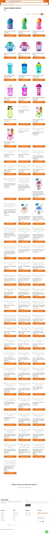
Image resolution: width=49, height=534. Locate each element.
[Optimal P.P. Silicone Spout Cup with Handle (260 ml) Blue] (24, 276)
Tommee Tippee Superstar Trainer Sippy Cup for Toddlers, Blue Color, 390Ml (24, 451)
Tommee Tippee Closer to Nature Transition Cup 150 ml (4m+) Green (10, 374)
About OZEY (15, 513)
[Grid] (42, 14)
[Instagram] (40, 521)
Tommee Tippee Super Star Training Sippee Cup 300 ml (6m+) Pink (24, 435)
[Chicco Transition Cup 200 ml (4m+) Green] (10, 166)
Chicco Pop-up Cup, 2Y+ (23, 130)
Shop (14, 516)
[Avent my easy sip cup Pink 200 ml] (24, 45)
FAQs (14, 520)
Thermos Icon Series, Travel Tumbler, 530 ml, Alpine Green (24, 306)
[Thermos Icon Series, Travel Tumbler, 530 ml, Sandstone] (10, 316)
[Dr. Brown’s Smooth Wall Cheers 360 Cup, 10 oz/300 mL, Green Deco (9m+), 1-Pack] (10, 248)
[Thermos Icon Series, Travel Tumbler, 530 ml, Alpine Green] (24, 302)
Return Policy (28, 514)
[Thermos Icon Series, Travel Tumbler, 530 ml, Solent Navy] (24, 316)
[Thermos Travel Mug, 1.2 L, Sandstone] (39, 341)
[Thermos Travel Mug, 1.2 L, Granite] (24, 341)
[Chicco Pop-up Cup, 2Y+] (24, 129)
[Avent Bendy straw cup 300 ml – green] (24, 23)
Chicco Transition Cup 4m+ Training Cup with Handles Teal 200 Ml (10, 185)
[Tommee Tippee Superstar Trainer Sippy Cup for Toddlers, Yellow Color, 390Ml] (10, 462)
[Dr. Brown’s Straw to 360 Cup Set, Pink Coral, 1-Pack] (39, 247)
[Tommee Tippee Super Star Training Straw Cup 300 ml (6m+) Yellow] (39, 431)
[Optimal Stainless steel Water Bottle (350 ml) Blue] (24, 289)
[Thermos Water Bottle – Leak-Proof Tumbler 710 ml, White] (24, 354)
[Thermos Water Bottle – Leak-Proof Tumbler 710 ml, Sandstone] (10, 354)
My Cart (2, 518)
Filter (28, 14)
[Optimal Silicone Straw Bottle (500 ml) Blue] (39, 276)
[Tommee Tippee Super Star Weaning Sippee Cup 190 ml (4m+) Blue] (10, 446)
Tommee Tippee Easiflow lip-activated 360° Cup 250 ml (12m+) (24, 390)
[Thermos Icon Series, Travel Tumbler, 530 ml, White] (39, 316)
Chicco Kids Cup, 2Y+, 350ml (10, 119)
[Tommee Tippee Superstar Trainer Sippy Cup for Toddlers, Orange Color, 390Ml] (39, 446)
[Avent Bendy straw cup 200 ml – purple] (10, 23)
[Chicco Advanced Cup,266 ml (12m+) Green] (39, 68)
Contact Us (15, 514)
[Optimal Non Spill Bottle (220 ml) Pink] (24, 263)
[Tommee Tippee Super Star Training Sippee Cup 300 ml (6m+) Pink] (24, 431)
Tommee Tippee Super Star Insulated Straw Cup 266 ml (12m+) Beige (24, 420)
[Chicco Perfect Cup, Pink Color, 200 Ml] (10, 134)
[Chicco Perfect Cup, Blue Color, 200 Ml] (24, 107)
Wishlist (2, 516)
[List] (44, 14)
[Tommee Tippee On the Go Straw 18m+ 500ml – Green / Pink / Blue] (24, 400)
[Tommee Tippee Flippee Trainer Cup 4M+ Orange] (10, 399)
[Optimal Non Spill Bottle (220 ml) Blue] (10, 263)
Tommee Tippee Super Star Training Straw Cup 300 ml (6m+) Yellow (38, 435)
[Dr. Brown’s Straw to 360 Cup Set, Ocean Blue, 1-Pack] (24, 247)
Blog (14, 518)
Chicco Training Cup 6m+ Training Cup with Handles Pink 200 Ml (38, 157)
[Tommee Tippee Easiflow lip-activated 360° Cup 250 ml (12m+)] (24, 385)
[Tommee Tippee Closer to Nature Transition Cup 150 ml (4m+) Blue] (39, 354)
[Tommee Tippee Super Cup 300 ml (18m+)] (10, 414)
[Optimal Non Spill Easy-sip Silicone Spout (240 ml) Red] (10, 276)
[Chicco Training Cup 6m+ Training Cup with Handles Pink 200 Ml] (39, 152)
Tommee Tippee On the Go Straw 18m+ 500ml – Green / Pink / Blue (24, 405)
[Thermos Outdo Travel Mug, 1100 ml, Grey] (10, 328)
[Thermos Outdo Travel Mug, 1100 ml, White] (24, 328)
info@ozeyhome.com (42, 518)
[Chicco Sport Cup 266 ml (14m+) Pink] (24, 151)
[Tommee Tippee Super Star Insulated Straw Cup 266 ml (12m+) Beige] (24, 415)
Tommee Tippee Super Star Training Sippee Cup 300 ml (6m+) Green (10, 435)
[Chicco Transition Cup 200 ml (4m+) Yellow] (39, 166)
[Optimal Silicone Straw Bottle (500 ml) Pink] (10, 289)
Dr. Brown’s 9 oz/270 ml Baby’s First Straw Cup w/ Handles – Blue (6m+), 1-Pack (39, 218)
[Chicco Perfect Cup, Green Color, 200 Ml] (39, 112)
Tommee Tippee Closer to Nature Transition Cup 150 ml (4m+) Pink (24, 374)
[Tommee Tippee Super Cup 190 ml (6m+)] (39, 399)
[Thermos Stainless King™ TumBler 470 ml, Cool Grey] (39, 328)
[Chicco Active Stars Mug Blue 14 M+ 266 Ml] (10, 68)
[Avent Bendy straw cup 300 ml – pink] (39, 23)
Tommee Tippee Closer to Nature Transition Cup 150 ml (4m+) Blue (39, 359)
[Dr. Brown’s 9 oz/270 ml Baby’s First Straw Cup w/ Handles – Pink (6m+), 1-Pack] (10, 230)
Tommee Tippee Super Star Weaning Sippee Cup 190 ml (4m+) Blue (10, 451)
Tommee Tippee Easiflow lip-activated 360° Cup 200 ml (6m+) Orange (10, 390)
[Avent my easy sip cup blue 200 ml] (10, 45)
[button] (45, 1)
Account (2, 514)
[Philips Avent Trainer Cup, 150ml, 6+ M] (10, 302)
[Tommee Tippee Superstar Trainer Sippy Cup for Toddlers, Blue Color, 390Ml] (24, 446)
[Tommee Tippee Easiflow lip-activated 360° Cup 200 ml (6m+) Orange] (10, 385)
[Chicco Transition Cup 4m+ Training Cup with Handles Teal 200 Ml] (10, 180)
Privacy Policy (28, 513)
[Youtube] (43, 521)
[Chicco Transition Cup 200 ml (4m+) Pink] (24, 166)
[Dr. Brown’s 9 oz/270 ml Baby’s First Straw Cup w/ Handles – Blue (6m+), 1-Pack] (39, 209)
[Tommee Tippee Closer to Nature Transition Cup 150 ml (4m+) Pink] (24, 370)
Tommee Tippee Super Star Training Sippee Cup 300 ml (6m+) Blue (38, 420)
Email (26, 500)
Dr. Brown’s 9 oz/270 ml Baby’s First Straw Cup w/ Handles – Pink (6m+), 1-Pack (10, 234)
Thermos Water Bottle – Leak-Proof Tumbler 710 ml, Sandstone (10, 359)
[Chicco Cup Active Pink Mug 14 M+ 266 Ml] (39, 90)
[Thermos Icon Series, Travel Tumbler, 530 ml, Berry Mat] (39, 302)
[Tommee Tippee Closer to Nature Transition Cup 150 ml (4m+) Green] (10, 370)
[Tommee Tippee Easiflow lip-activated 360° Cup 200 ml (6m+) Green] (39, 370)
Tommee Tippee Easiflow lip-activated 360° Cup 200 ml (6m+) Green (39, 374)
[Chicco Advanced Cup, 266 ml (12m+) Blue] (24, 68)
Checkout (3, 520)
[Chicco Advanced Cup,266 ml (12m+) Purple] (24, 90)
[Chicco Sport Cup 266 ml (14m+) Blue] (10, 151)
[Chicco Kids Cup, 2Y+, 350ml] (10, 112)
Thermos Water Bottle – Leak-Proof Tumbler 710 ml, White (24, 359)
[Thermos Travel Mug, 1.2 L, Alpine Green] (10, 341)
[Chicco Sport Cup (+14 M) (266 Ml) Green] (39, 129)
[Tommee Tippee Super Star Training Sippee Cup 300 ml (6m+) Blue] (39, 415)
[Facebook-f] (38, 521)
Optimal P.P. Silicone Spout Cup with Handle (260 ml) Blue (24, 280)
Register (2, 513)
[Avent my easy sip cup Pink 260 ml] (39, 45)
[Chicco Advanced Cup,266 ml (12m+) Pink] (10, 90)
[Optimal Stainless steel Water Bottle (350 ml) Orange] (39, 289)
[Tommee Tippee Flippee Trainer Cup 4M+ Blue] (39, 384)
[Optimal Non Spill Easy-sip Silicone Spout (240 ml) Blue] (39, 263)
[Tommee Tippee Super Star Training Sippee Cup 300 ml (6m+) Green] (10, 431)
